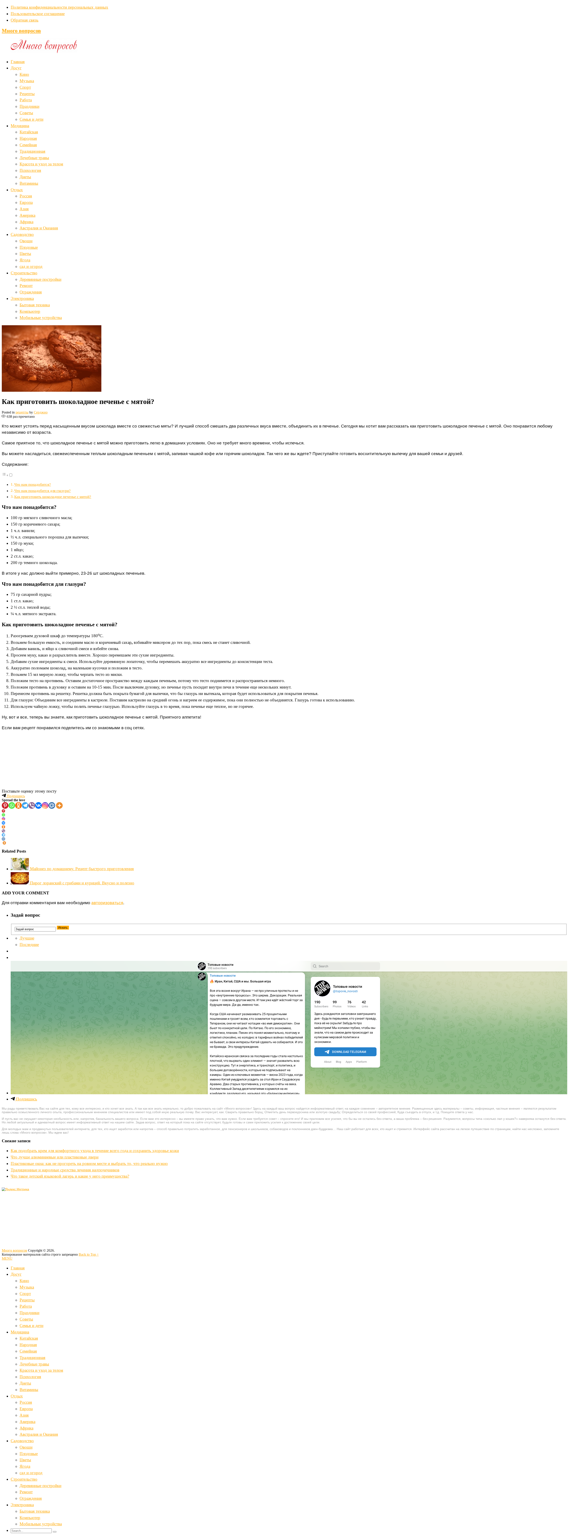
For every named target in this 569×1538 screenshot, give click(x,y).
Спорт (25, 87)
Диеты (25, 177)
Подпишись (15, 796)
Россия (26, 196)
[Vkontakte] (38, 805)
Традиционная (32, 151)
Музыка (27, 80)
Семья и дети (31, 119)
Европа (26, 202)
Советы (26, 112)
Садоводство (22, 234)
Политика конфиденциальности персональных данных (59, 7)
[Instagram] (45, 805)
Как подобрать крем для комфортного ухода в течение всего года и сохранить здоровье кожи (95, 1150)
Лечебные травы (34, 157)
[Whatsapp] (11, 805)
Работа (26, 100)
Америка (27, 215)
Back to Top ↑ (89, 1254)
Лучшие (27, 938)
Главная (18, 61)
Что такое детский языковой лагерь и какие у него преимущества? (70, 1176)
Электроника (22, 298)
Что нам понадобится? (32, 484)
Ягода (25, 260)
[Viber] (31, 805)
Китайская (29, 132)
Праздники (29, 106)
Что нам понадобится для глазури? (42, 491)
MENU (7, 1258)
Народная (28, 138)
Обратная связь (24, 20)
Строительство (24, 273)
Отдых (17, 189)
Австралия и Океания (39, 228)
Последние (29, 944)
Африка (26, 221)
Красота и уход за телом (41, 164)
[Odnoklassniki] (18, 805)
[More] (59, 805)
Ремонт (26, 285)
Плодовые (29, 247)
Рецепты (27, 93)
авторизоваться (107, 902)
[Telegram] (25, 805)
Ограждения (31, 292)
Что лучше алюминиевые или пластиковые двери (54, 1157)
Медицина (20, 125)
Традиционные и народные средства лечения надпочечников (65, 1170)
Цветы (25, 253)
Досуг (16, 68)
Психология (30, 170)
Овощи (26, 241)
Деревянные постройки (40, 279)
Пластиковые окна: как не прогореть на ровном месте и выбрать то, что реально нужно (89, 1163)
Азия (24, 209)
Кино (24, 74)
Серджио (41, 412)
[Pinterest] (5, 805)
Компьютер (30, 311)
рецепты (22, 412)
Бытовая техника (35, 305)
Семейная (28, 145)
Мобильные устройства (41, 317)
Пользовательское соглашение (38, 13)
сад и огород (31, 266)
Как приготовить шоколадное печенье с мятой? (52, 497)
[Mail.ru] (51, 805)
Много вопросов (21, 31)
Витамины (29, 183)
